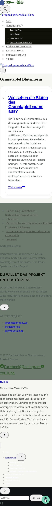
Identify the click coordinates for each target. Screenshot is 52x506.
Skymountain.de (14, 330)
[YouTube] (9, 3)
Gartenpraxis (10, 458)
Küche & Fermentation (19, 46)
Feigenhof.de (12, 326)
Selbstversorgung (16, 54)
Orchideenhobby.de (16, 322)
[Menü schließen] (0, 445)
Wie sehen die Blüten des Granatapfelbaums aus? (28, 104)
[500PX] (15, 3)
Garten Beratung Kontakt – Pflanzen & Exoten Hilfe (27, 233)
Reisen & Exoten (15, 50)
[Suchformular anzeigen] (5, 9)
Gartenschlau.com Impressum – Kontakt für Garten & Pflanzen (28, 225)
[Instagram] (5, 3)
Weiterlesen (16, 187)
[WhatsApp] (21, 3)
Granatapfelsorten (16, 38)
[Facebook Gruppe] (18, 3)
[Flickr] (12, 3)
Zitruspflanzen (15, 34)
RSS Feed (11, 239)
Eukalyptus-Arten (16, 30)
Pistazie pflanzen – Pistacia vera (21, 43)
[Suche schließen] (5, 490)
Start (8, 21)
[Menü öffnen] (3, 70)
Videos (10, 58)
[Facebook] (2, 3)
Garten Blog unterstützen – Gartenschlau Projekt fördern (21, 213)
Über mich (12, 219)
